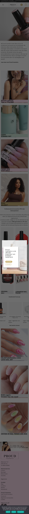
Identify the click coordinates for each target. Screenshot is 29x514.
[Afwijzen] (27, 510)
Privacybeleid (20, 511)
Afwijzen (14, 511)
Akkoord (8, 511)
